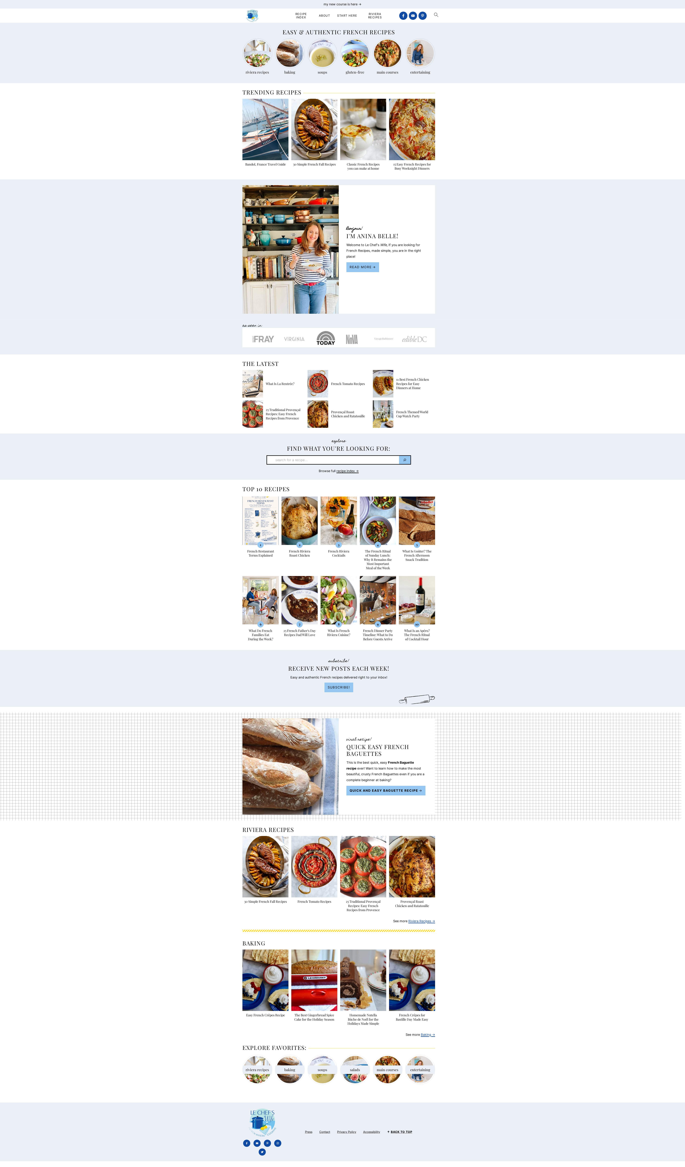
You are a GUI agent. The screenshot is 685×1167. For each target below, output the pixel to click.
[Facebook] (403, 16)
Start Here (347, 15)
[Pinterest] (422, 16)
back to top (401, 1132)
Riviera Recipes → (421, 921)
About (324, 15)
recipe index (345, 471)
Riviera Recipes (375, 15)
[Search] (404, 460)
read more (361, 267)
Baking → (428, 1034)
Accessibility (371, 1132)
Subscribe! (339, 687)
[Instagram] (277, 1143)
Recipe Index (301, 15)
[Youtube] (413, 16)
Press (308, 1132)
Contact (324, 1132)
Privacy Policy (346, 1132)
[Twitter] (262, 1152)
